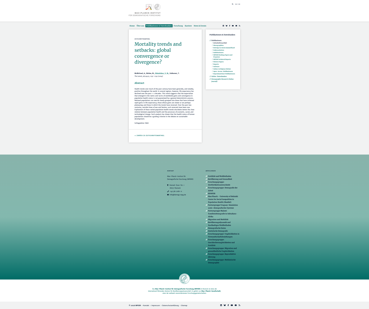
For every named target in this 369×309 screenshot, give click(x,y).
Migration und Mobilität (218, 219)
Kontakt (146, 305)
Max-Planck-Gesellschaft (211, 291)
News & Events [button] (200, 26)
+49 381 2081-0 (176, 191)
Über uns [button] (140, 26)
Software (216, 66)
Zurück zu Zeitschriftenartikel (150, 135)
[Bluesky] (226, 26)
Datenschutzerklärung (170, 305)
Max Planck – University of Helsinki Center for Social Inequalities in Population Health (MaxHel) (223, 199)
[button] (232, 4)
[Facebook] (229, 26)
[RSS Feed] (239, 26)
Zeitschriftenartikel (220, 43)
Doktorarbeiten (218, 50)
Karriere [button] (188, 26)
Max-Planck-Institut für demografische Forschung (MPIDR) (177, 289)
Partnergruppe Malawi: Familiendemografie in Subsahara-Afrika (222, 214)
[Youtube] (233, 26)
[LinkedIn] (223, 26)
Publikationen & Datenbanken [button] (159, 26)
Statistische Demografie (218, 231)
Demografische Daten (217, 228)
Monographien (218, 45)
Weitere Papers (218, 62)
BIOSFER (211, 193)
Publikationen (216, 40)
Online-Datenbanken (219, 76)
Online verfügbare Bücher (222, 69)
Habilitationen (218, 52)
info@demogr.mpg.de (178, 195)
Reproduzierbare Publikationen (224, 74)
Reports (216, 64)
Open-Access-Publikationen (223, 71)
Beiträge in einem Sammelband (224, 48)
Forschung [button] (178, 26)
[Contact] (235, 305)
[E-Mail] (236, 26)
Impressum (156, 305)
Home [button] (132, 26)
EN (236, 4)
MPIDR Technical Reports (222, 59)
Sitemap (184, 305)
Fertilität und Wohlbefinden (219, 176)
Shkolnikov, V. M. (162, 73)
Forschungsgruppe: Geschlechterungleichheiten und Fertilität (221, 242)
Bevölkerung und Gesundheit (220, 179)
